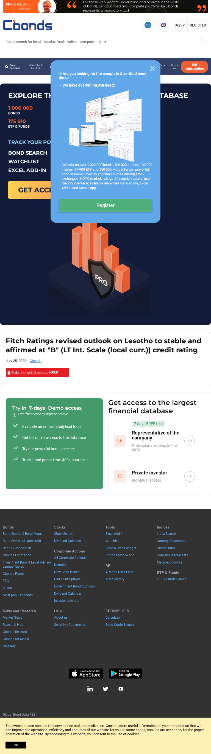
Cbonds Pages (13, 574)
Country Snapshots (171, 541)
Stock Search (63, 534)
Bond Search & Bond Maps (22, 534)
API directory (115, 579)
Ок (16, 745)
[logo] (27, 25)
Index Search (166, 534)
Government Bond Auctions (74, 586)
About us (174, 67)
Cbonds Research (16, 632)
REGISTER (198, 25)
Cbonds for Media (16, 639)
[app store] (86, 673)
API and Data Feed (119, 572)
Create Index (166, 548)
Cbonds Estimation (17, 555)
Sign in (180, 25)
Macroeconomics (169, 562)
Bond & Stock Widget (121, 548)
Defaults (60, 565)
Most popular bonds (18, 595)
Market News (12, 617)
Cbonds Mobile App (120, 555)
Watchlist (113, 541)
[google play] (125, 673)
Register (105, 205)
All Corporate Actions (70, 558)
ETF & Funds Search (172, 579)
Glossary (9, 646)
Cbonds (35, 361)
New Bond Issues (66, 572)
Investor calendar (67, 601)
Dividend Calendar (67, 541)
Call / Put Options (67, 579)
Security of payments (69, 625)
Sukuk (7, 588)
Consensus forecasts (172, 555)
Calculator (113, 617)
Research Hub (13, 625)
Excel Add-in (115, 534)
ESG (6, 581)
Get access (40, 190)
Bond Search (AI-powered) (22, 541)
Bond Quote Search (17, 548)
